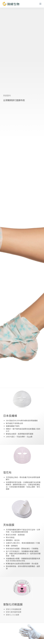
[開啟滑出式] (40, 4)
